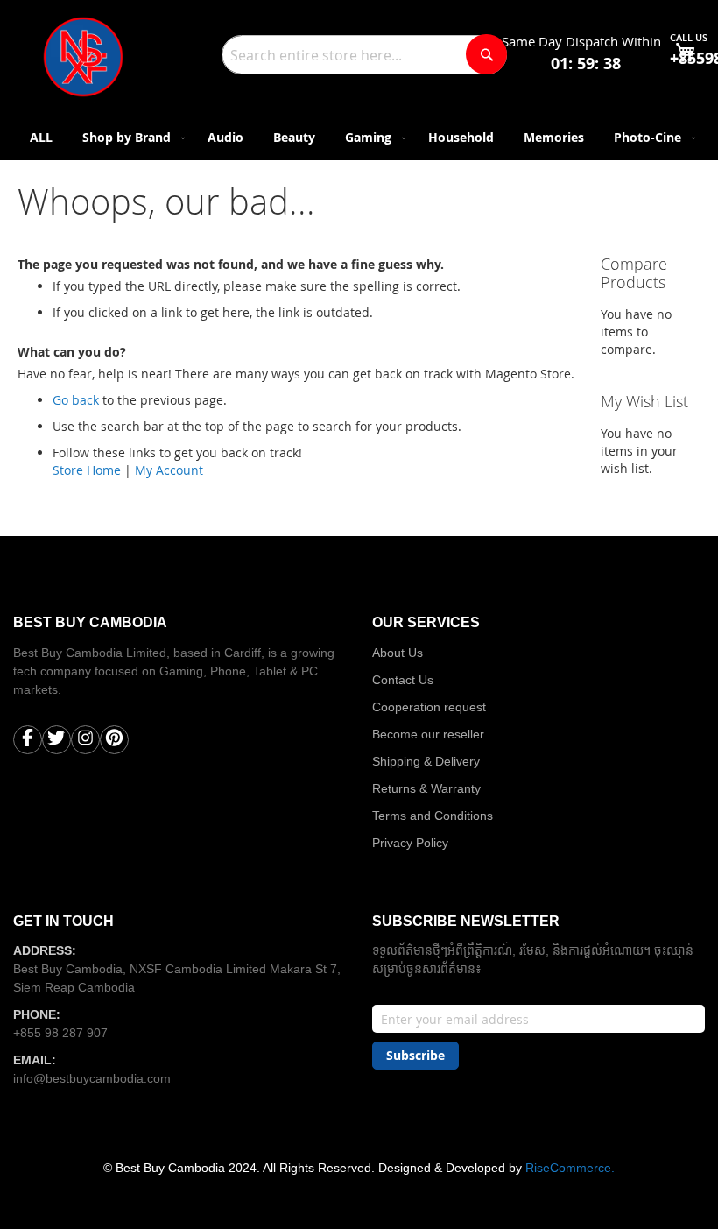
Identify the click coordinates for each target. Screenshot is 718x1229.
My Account (169, 470)
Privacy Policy (410, 843)
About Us (397, 653)
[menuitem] (41, 137)
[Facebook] (28, 742)
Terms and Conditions (432, 816)
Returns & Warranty (426, 788)
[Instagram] (85, 742)
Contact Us (402, 680)
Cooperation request (429, 707)
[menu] (359, 137)
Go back (76, 400)
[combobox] (364, 54)
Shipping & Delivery (426, 761)
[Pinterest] (114, 742)
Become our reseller (428, 734)
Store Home (87, 470)
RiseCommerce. (570, 1168)
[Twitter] (56, 742)
